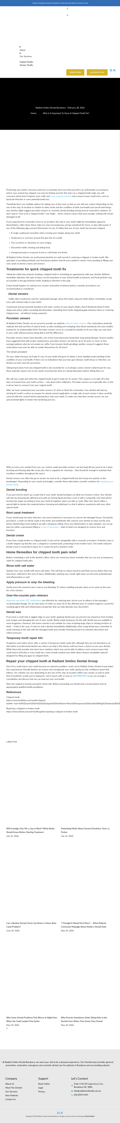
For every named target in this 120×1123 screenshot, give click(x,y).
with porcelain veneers (75, 323)
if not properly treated (60, 196)
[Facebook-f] (58, 1113)
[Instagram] (62, 1113)
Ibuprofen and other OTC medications (24, 601)
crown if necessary (50, 527)
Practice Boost (89, 1116)
